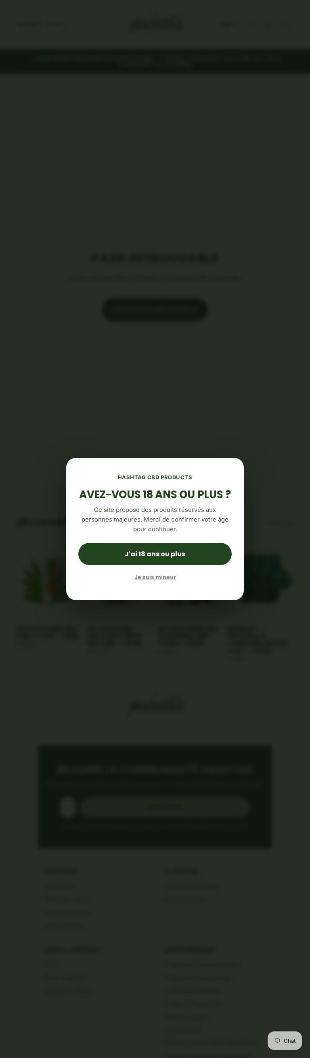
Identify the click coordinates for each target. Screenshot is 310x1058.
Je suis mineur (155, 577)
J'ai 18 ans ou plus (155, 554)
